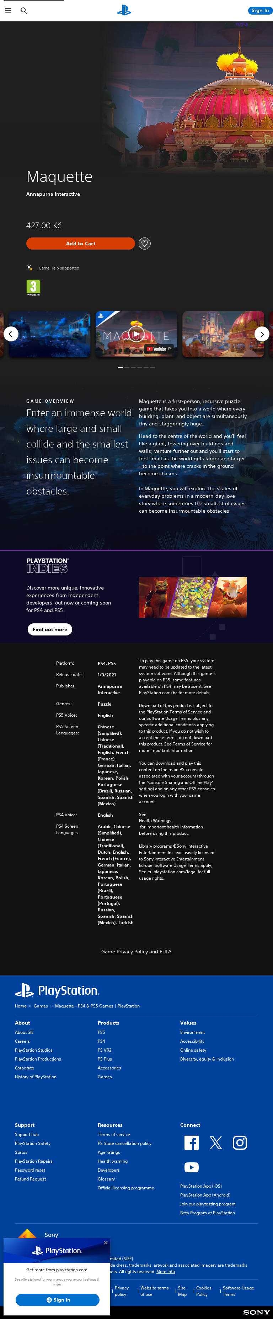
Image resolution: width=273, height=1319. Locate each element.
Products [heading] (108, 1023)
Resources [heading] (110, 1125)
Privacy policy (122, 1291)
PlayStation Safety (32, 1143)
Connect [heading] (190, 1125)
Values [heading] (188, 1023)
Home (21, 1006)
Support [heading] (24, 1125)
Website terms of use (154, 1291)
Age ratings (109, 1152)
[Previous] (11, 333)
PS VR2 (104, 1050)
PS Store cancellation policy (124, 1143)
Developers (109, 1170)
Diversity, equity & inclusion (207, 1059)
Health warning (113, 1161)
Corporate (24, 1068)
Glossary (106, 1179)
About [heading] (22, 1023)
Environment (192, 1032)
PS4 (101, 1041)
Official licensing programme (126, 1188)
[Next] (262, 333)
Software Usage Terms (238, 1291)
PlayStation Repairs (34, 1161)
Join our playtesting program (208, 1204)
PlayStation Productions (38, 1059)
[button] (136, 334)
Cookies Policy (204, 1291)
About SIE (24, 1032)
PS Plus (105, 1059)
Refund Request (30, 1179)
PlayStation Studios (34, 1050)
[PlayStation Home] (124, 10)
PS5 (101, 1032)
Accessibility (192, 1041)
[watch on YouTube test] (159, 349)
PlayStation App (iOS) (201, 1186)
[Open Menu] (8, 10)
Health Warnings (155, 820)
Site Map (182, 1291)
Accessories (109, 1068)
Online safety (193, 1050)
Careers (22, 1041)
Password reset (30, 1170)
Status (21, 1152)
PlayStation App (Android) (205, 1195)
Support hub (27, 1134)
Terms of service (114, 1134)
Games (41, 1006)
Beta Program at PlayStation (207, 1213)
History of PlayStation (36, 1077)
